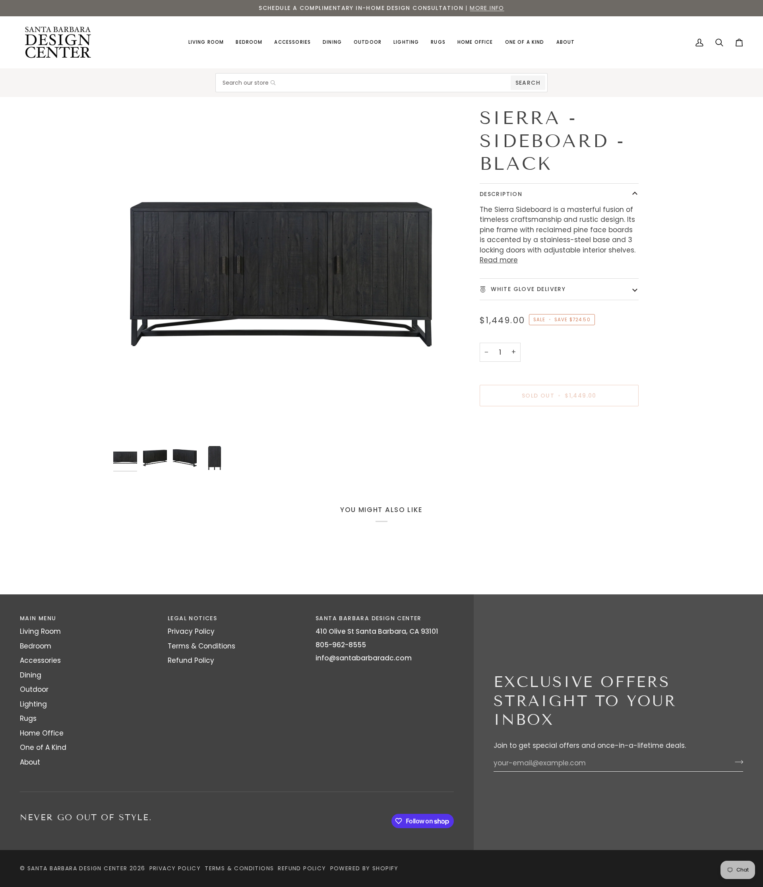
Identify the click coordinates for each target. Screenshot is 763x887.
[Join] (736, 762)
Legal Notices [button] (192, 618)
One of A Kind (43, 747)
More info (487, 8)
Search (527, 83)
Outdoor (34, 689)
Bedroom (35, 646)
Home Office (42, 733)
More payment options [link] (519, 445)
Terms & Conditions (201, 646)
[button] (206, 42)
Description (501, 194)
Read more (499, 260)
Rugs (28, 718)
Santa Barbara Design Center (77, 868)
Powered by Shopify (364, 868)
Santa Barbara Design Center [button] (369, 618)
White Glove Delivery (527, 289)
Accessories (40, 660)
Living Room (40, 631)
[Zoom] (281, 274)
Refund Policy (191, 660)
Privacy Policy (191, 631)
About (30, 762)
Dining (30, 675)
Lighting (33, 704)
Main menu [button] (38, 618)
